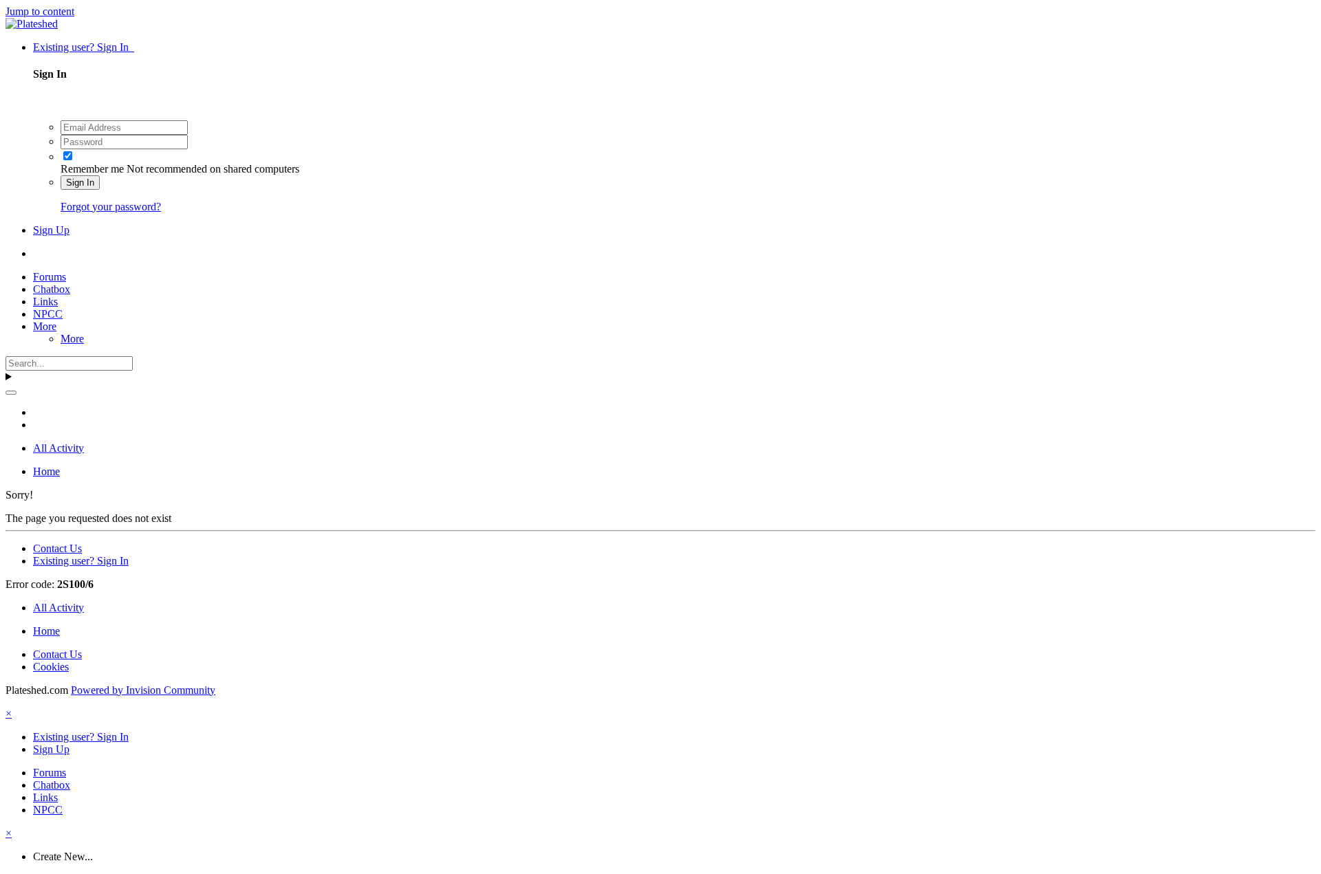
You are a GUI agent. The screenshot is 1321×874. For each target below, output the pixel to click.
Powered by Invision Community (143, 690)
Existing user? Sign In (83, 47)
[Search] (11, 393)
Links (45, 301)
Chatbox (51, 289)
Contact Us (57, 548)
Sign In (80, 182)
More (44, 326)
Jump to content (40, 11)
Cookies (51, 667)
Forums (49, 277)
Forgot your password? (111, 206)
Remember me (92, 169)
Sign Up (51, 230)
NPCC (48, 314)
